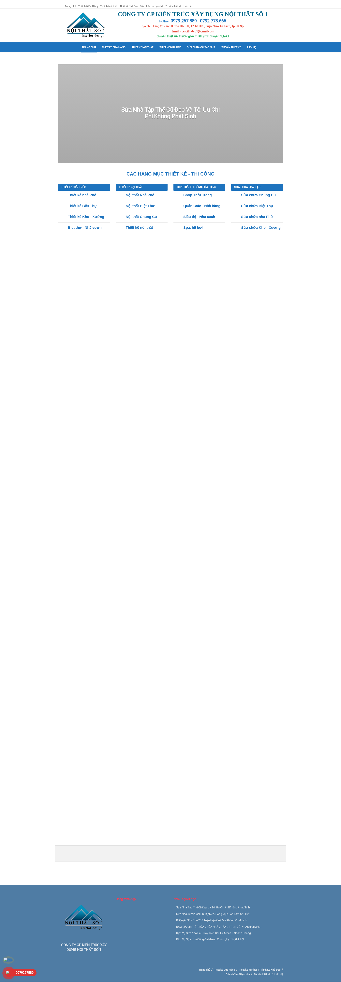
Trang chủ (70, 6)
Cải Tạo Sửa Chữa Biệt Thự (154, 695)
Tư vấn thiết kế (173, 6)
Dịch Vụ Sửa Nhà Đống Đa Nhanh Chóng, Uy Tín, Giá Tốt (210, 939)
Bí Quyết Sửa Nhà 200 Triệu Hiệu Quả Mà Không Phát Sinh (211, 920)
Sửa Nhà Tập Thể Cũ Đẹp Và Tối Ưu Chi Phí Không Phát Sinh (170, 113)
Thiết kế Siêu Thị (182, 544)
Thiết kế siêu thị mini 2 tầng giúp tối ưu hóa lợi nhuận (96, 605)
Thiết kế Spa (204, 544)
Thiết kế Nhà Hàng (130, 544)
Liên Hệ (187, 6)
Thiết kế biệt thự (144, 242)
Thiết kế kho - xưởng (171, 242)
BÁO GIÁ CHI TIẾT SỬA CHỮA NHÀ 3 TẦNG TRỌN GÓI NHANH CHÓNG (218, 926)
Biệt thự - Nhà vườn (201, 242)
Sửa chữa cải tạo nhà (151, 6)
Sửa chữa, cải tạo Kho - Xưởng (231, 695)
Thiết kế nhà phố (119, 242)
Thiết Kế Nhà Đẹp (129, 6)
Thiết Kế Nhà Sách (254, 544)
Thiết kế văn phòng (227, 544)
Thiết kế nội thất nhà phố (120, 393)
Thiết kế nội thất (108, 6)
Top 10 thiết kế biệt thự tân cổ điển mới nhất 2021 (94, 519)
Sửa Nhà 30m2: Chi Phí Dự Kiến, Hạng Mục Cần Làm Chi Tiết (212, 914)
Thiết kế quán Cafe (157, 544)
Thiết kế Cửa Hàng (88, 6)
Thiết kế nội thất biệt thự (156, 393)
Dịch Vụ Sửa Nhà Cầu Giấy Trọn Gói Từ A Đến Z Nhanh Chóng (213, 933)
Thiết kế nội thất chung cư (193, 393)
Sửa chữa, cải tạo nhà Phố (191, 695)
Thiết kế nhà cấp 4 (228, 242)
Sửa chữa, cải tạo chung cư (116, 695)
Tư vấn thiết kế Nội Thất (229, 393)
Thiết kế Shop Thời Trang (99, 544)
